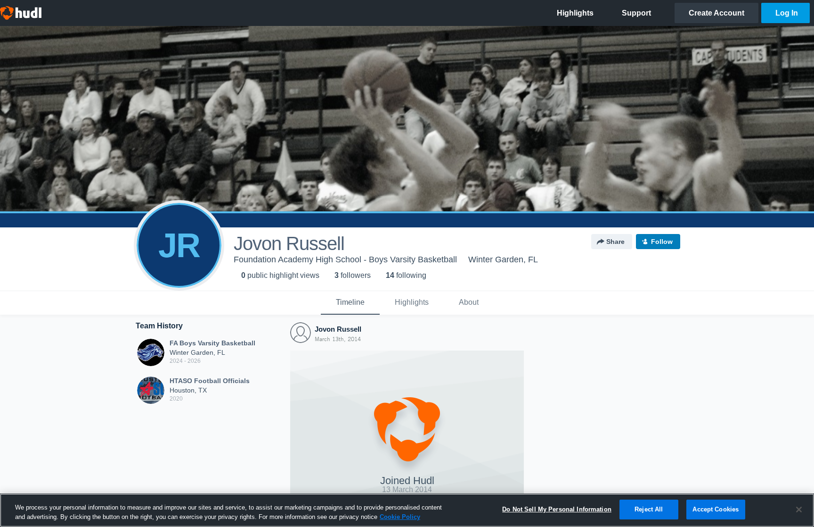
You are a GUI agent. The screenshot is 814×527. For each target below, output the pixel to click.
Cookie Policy (400, 516)
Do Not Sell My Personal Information (556, 509)
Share (615, 241)
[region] (407, 510)
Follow (662, 241)
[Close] (799, 509)
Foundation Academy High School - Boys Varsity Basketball (345, 259)
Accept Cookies (715, 509)
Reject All (649, 509)
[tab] (350, 303)
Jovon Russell (338, 329)
